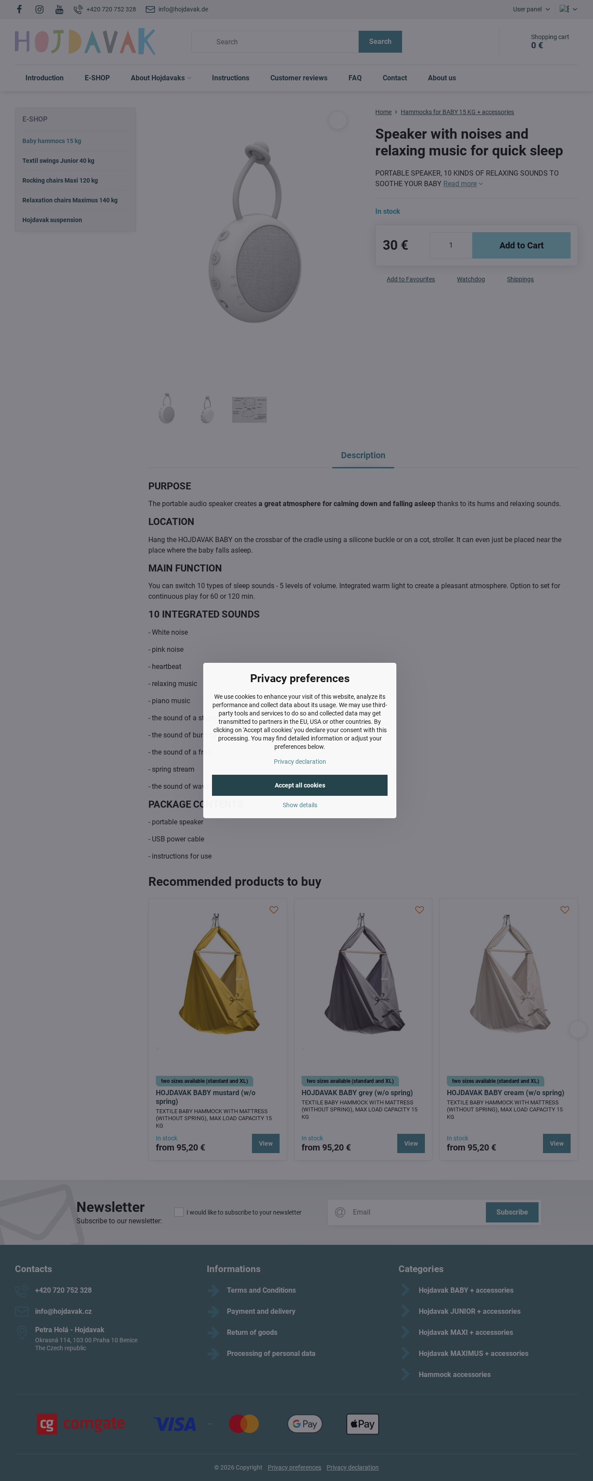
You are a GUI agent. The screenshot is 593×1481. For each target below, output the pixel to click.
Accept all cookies (300, 785)
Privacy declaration (300, 761)
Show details (300, 805)
